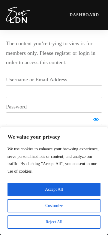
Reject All (54, 222)
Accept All (54, 189)
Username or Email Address (36, 80)
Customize (54, 205)
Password (16, 107)
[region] (54, 181)
